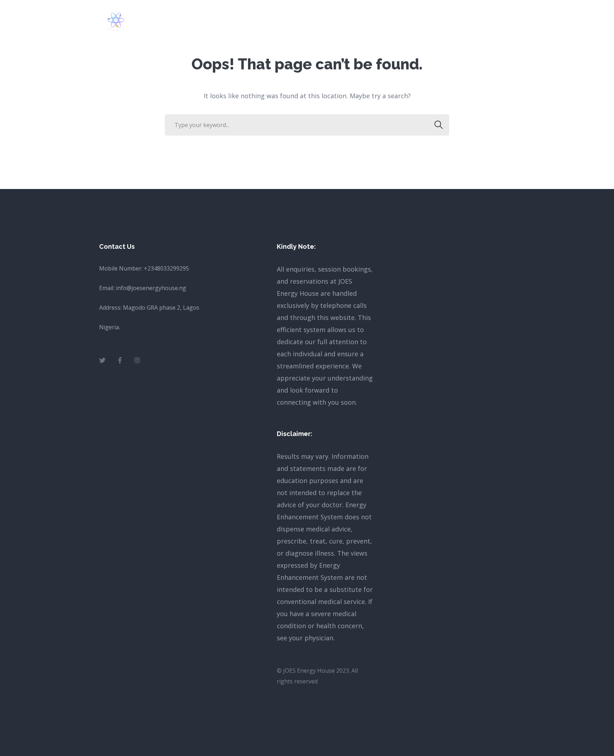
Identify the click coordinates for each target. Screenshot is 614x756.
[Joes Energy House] (116, 20)
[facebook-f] (120, 360)
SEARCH (438, 125)
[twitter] (102, 360)
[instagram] (137, 360)
